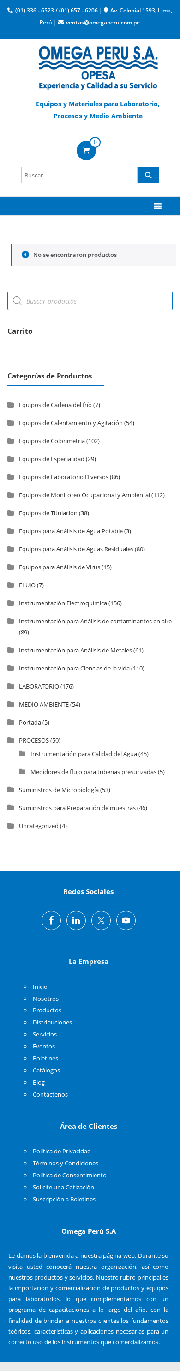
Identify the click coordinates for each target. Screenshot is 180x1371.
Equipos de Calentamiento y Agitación (71, 423)
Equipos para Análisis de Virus (59, 567)
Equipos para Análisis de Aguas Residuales (76, 549)
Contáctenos (50, 1094)
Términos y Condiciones (65, 1163)
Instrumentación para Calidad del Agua (83, 753)
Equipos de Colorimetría (52, 441)
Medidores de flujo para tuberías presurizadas (93, 772)
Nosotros (46, 998)
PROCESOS (34, 740)
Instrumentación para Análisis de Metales (75, 650)
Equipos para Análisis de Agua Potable (71, 531)
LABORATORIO (39, 686)
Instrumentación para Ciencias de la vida (74, 668)
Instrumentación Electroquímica (63, 603)
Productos (47, 1010)
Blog (39, 1082)
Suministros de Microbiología (59, 790)
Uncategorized (39, 826)
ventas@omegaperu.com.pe (103, 22)
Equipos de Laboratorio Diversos (63, 477)
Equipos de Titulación (48, 513)
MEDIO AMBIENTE (44, 704)
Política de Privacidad (62, 1151)
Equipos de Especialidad (51, 459)
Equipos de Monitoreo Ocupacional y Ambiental (84, 495)
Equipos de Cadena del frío (55, 405)
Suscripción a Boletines (64, 1199)
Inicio (40, 986)
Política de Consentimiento (70, 1175)
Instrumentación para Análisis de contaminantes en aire (95, 621)
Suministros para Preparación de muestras (77, 808)
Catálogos (46, 1070)
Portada (30, 722)
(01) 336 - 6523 (34, 10)
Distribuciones (52, 1022)
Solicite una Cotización (63, 1187)
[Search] (148, 175)
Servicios (45, 1034)
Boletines (45, 1058)
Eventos (44, 1046)
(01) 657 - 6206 (78, 10)
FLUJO (27, 585)
